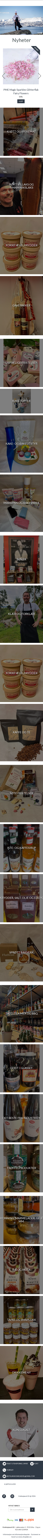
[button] (3, 19)
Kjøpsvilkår (10, 1481)
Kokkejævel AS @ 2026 (26, 1493)
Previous (3, 73)
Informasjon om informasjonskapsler (16, 1531)
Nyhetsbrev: (14, 1503)
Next (39, 73)
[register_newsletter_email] (32, 1507)
